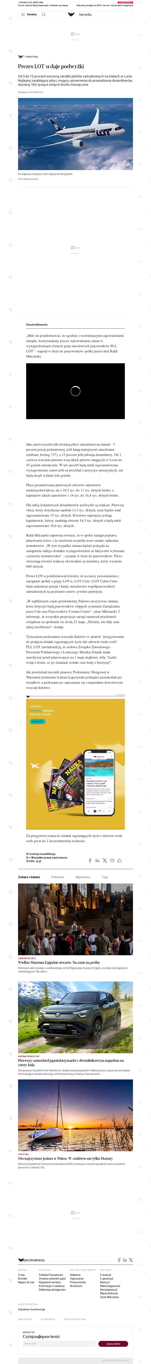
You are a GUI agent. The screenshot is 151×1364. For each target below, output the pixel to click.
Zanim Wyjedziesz (27, 958)
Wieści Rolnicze (109, 1293)
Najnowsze (83, 877)
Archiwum (76, 1286)
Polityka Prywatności (51, 1274)
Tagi (105, 877)
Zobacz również (29, 877)
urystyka (85, 14)
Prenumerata (78, 1282)
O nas (21, 1274)
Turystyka (31, 57)
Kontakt (22, 1278)
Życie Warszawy (109, 1297)
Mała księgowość (110, 1286)
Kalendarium (48, 1319)
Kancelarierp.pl (108, 1289)
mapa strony (25, 1319)
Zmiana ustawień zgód (52, 1278)
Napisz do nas (26, 1282)
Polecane (57, 877)
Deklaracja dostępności (52, 1289)
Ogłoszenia (76, 1278)
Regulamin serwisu (50, 1282)
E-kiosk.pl (105, 1274)
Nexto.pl (105, 1282)
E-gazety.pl (106, 1278)
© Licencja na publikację (41, 853)
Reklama (75, 1274)
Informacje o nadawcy (52, 1286)
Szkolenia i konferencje (31, 1309)
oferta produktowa (75, 1319)
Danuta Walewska (37, 324)
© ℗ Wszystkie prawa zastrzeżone (46, 857)
